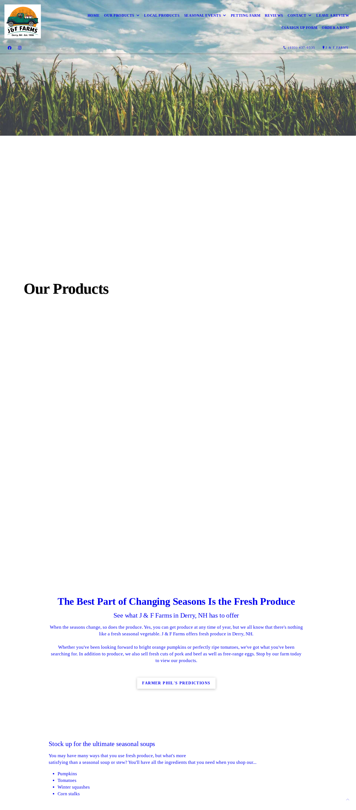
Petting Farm (246, 15)
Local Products (161, 15)
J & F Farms (337, 47)
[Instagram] (20, 48)
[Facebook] (9, 48)
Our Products (119, 15)
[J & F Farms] (22, 21)
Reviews (274, 15)
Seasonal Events (202, 15)
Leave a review (332, 15)
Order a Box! (335, 28)
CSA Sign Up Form (299, 28)
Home (94, 15)
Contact (297, 15)
